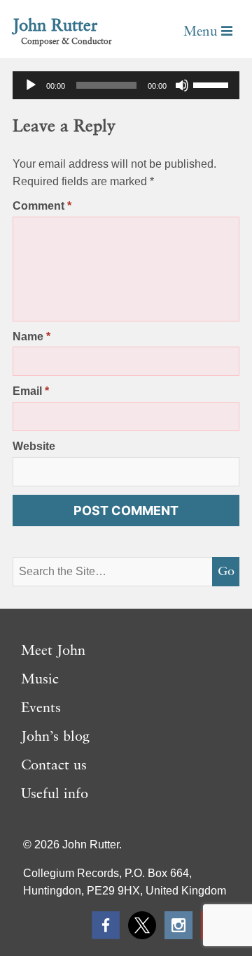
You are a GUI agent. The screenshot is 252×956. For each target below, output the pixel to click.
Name (31, 336)
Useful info (54, 795)
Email (31, 391)
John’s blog (55, 737)
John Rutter (55, 26)
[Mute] (182, 85)
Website (34, 446)
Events (41, 709)
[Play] (31, 85)
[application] (126, 85)
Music (40, 680)
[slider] (212, 83)
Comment (42, 206)
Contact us (54, 766)
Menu (202, 31)
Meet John (53, 651)
